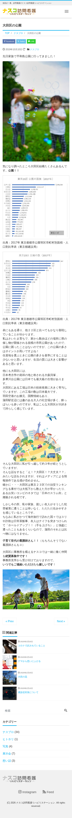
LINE (32, 41)
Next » (61, 621)
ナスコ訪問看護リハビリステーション (35, 802)
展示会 (7, 753)
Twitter (22, 41)
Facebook (10, 41)
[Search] (65, 711)
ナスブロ (34, 49)
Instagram (28, 792)
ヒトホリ (8, 739)
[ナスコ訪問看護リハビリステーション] (19, 11)
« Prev (10, 621)
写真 (5, 746)
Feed (50, 792)
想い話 (7, 760)
